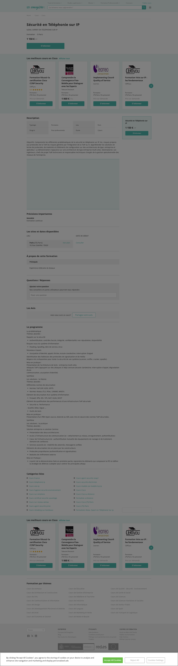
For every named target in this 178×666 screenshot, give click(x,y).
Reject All (134, 660)
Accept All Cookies (112, 660)
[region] (89, 659)
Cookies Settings (156, 660)
